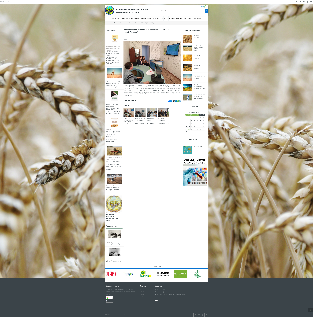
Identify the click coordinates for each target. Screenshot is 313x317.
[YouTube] (307, 2)
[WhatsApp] (178, 101)
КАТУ (141, 297)
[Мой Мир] (171, 101)
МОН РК (142, 292)
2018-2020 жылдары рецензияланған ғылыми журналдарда (199, 86)
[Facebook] (296, 2)
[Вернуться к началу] (310, 310)
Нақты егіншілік (198, 146)
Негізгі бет (116, 18)
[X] (174, 101)
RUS (4, 1)
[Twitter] (300, 2)
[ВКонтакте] (169, 101)
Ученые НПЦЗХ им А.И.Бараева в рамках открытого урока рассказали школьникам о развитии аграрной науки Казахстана (140, 123)
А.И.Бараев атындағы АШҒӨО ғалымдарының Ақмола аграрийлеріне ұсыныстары (114, 189)
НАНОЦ (142, 294)
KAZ (1, 1)
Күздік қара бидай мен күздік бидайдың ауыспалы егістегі (199, 96)
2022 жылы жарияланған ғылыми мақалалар (199, 67)
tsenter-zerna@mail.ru (14, 1)
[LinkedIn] (176, 101)
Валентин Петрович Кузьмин (114, 261)
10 (186, 123)
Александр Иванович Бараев (114, 244)
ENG (7, 1)
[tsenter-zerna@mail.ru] (311, 2)
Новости (125, 39)
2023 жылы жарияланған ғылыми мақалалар (199, 57)
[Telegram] (202, 6)
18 (189, 126)
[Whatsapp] (205, 6)
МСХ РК (142, 289)
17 (186, 126)
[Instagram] (304, 2)
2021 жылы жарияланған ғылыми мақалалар (199, 76)
